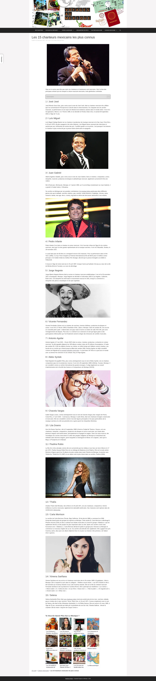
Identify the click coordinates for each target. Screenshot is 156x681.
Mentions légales (69, 678)
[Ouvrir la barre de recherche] (120, 30)
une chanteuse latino (70, 599)
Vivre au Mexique (67, 30)
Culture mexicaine (96, 30)
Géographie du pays (82, 30)
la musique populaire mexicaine (69, 350)
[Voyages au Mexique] (78, 14)
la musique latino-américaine (88, 191)
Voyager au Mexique (52, 30)
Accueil (34, 671)
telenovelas (56, 510)
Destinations (39, 30)
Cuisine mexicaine (110, 30)
